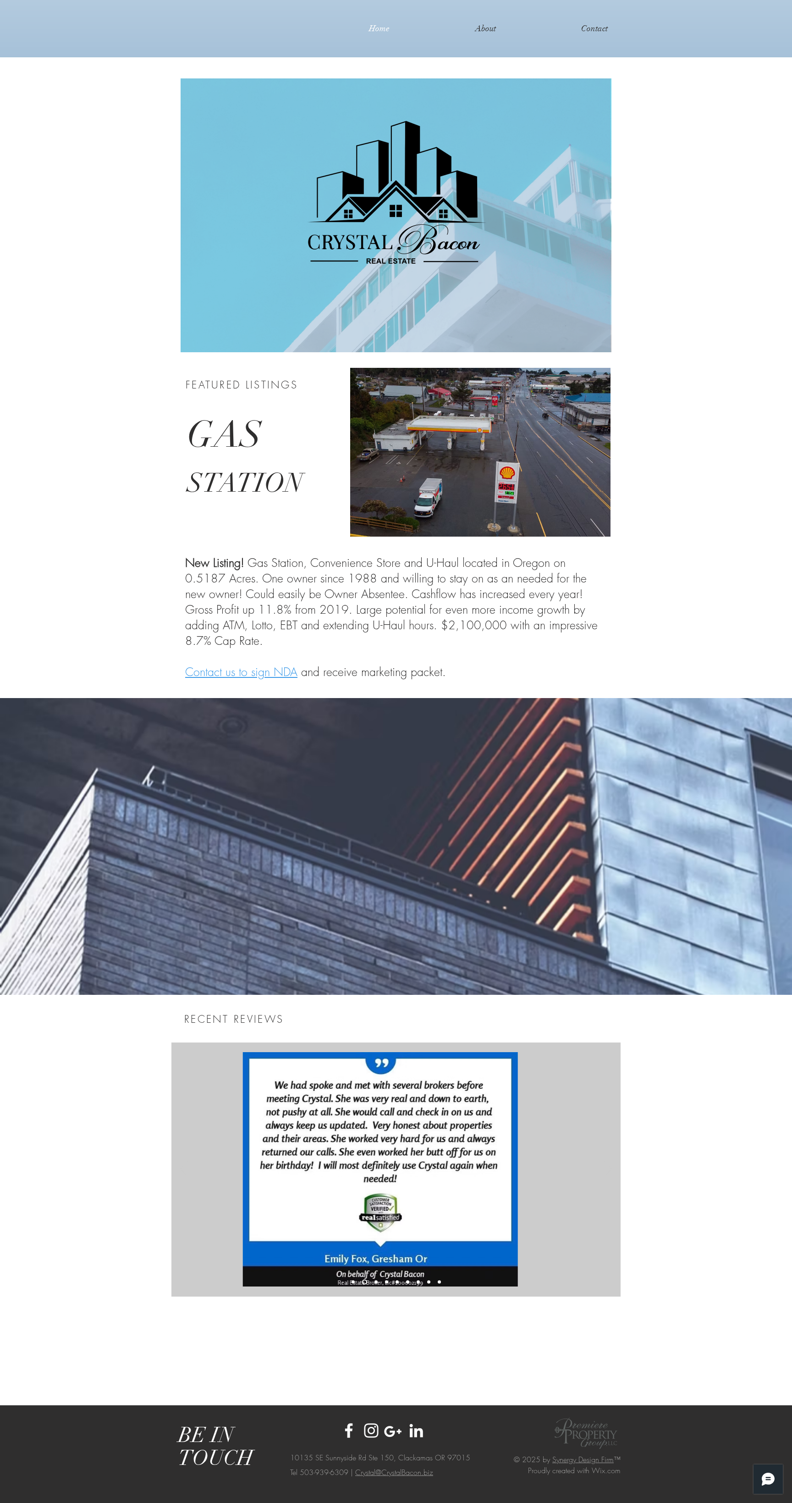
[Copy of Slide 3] (376, 1282)
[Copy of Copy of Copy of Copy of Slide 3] (428, 1282)
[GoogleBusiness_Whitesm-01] (393, 1430)
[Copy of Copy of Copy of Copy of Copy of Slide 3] (439, 1282)
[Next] (608, 1169)
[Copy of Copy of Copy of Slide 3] (407, 1282)
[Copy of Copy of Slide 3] (418, 1282)
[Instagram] (371, 1430)
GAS (224, 455)
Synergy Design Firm (583, 1459)
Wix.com (606, 1470)
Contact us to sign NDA (241, 672)
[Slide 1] (353, 1282)
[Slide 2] (364, 1282)
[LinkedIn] (416, 1430)
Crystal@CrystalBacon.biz (394, 1472)
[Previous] (184, 1169)
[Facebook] (348, 1430)
